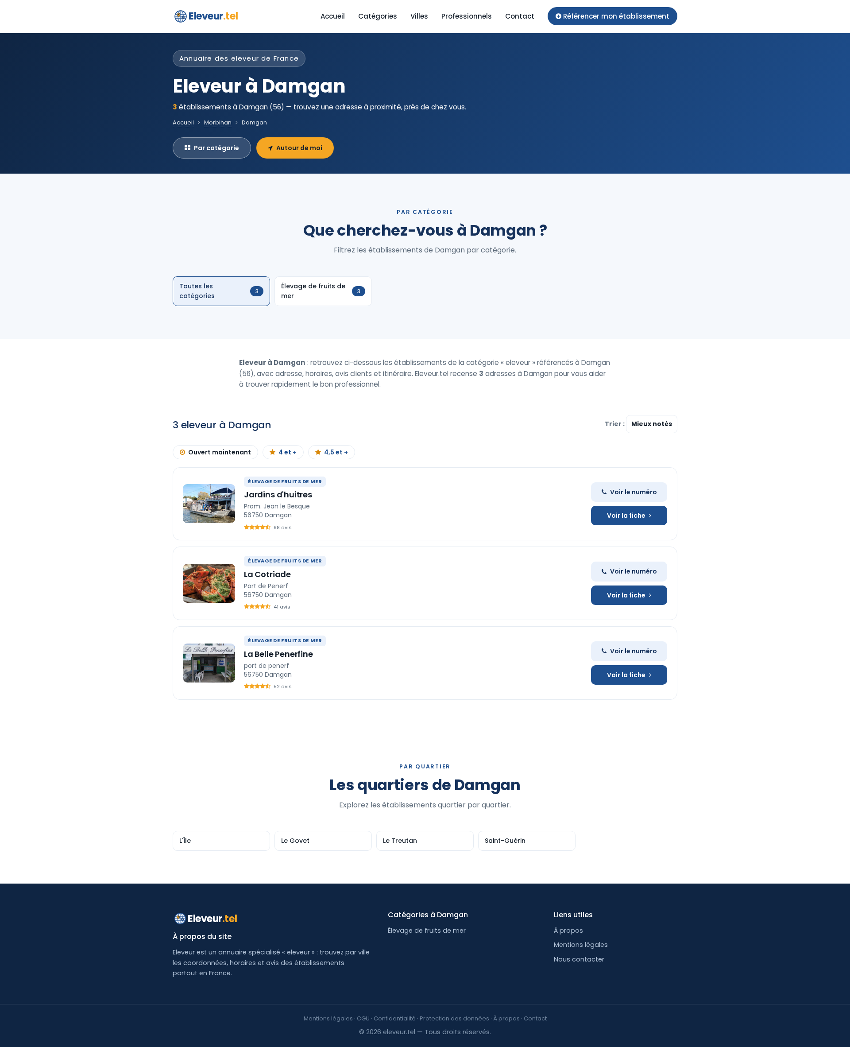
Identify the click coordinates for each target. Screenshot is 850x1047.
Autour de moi (299, 147)
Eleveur (213, 16)
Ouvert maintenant (219, 452)
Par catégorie (216, 147)
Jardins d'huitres (278, 494)
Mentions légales (581, 944)
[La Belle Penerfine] (209, 663)
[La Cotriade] (209, 583)
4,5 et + (336, 452)
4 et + (287, 452)
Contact (519, 16)
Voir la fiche (626, 515)
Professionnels (466, 16)
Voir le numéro (633, 492)
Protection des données (454, 1018)
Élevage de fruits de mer (427, 930)
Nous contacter (579, 959)
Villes (419, 16)
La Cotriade (267, 574)
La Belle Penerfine (278, 653)
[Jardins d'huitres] (209, 503)
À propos (568, 930)
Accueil (333, 16)
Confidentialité (395, 1018)
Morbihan (218, 122)
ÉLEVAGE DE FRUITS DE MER (285, 481)
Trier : (615, 423)
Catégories (377, 16)
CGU (363, 1018)
